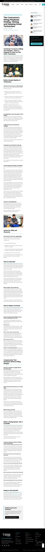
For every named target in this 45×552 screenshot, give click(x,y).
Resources (31, 4)
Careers (36, 538)
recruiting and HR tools (16, 493)
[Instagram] (8, 545)
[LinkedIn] (4, 545)
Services (17, 4)
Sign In (40, 4)
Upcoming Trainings (18, 543)
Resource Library (18, 541)
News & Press (37, 536)
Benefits (13, 4)
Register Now (37, 0)
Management (12, 30)
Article (5, 30)
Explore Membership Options (11, 517)
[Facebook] (2, 545)
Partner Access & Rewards (29, 539)
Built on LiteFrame (41, 550)
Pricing (26, 4)
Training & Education (28, 537)
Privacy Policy (25, 550)
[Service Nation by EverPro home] (5, 5)
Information (8, 30)
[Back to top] (43, 547)
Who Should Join (17, 536)
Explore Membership (36, 43)
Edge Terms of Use (35, 550)
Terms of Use (29, 550)
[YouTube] (6, 545)
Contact (35, 4)
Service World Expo (38, 534)
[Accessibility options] (43, 544)
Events (22, 4)
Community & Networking (29, 541)
